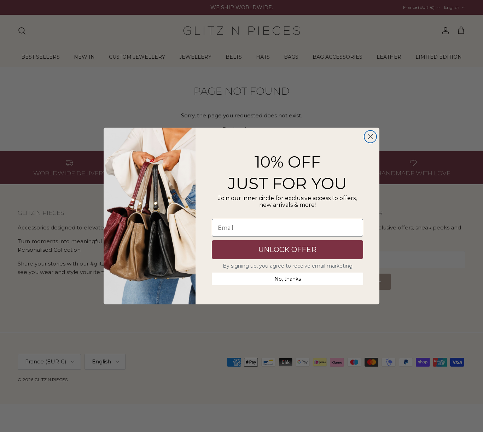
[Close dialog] (370, 136)
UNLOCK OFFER (287, 249)
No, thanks (287, 279)
